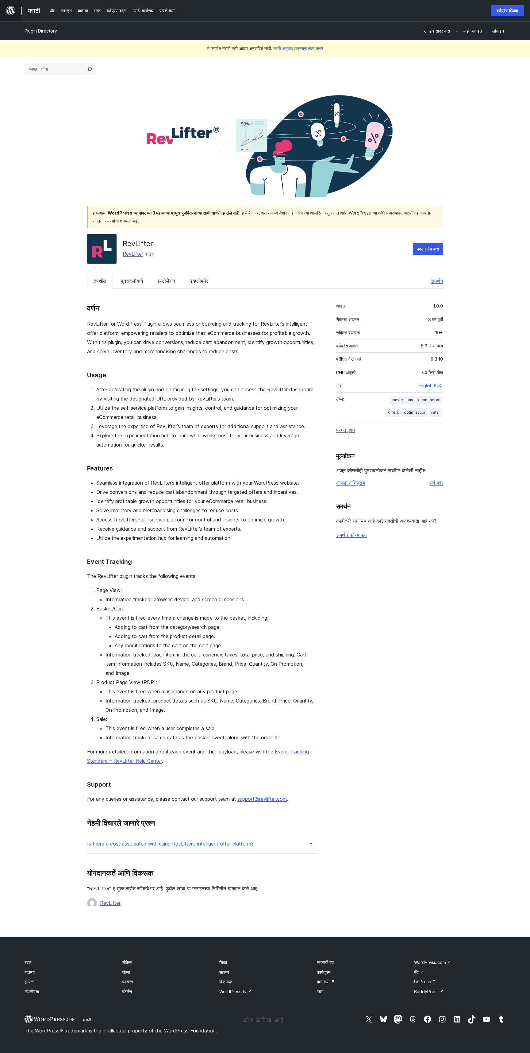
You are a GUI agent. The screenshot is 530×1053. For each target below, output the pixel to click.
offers (393, 412)
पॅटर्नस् (127, 991)
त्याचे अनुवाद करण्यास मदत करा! (298, 48)
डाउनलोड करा (428, 248)
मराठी (87, 1019)
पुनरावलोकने (132, 281)
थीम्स (126, 972)
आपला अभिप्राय (350, 483)
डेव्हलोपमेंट (199, 281)
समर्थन (437, 281)
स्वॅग (320, 991)
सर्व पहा (436, 483)
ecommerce (429, 399)
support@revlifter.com (262, 799)
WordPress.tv (235, 991)
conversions (401, 399)
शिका (223, 962)
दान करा (326, 981)
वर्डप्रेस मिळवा (507, 10)
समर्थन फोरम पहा (351, 535)
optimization (415, 412)
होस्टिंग (30, 981)
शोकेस (127, 962)
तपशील (100, 281)
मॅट (419, 972)
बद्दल (28, 962)
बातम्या (30, 972)
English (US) (430, 385)
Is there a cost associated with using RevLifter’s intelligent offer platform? (170, 844)
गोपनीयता (32, 991)
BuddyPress (429, 991)
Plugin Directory (41, 30)
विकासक (225, 981)
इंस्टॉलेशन (166, 281)
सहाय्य (224, 972)
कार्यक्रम (323, 972)
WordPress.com (432, 962)
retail (435, 412)
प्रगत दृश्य (345, 430)
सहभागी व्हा (325, 962)
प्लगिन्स (127, 981)
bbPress (425, 981)
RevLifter (133, 254)
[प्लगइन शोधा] (89, 69)
